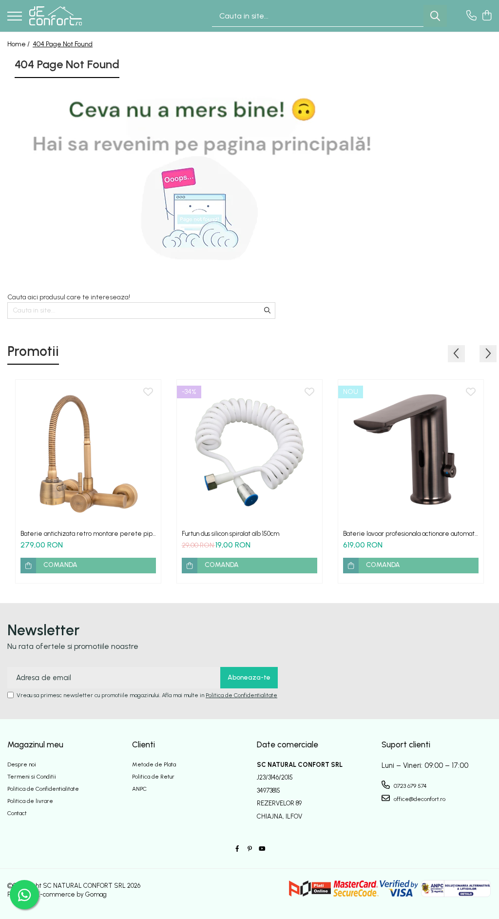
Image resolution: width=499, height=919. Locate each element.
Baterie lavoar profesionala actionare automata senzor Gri (410, 533)
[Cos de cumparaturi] (486, 16)
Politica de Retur (153, 776)
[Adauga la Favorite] (148, 392)
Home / (19, 44)
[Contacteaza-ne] (471, 16)
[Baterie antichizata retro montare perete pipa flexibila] (88, 452)
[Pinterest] (249, 849)
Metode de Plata (154, 764)
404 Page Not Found (63, 44)
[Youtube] (261, 849)
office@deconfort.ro (418, 799)
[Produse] (14, 17)
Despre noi (21, 764)
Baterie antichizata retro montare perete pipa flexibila (88, 533)
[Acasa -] (55, 16)
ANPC (139, 788)
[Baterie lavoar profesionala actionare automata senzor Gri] (411, 452)
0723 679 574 (409, 785)
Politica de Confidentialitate (241, 695)
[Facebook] (237, 849)
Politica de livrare (30, 801)
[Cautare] (435, 16)
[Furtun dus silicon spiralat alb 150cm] (249, 452)
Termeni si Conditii (31, 776)
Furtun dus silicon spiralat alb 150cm (230, 533)
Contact (17, 813)
